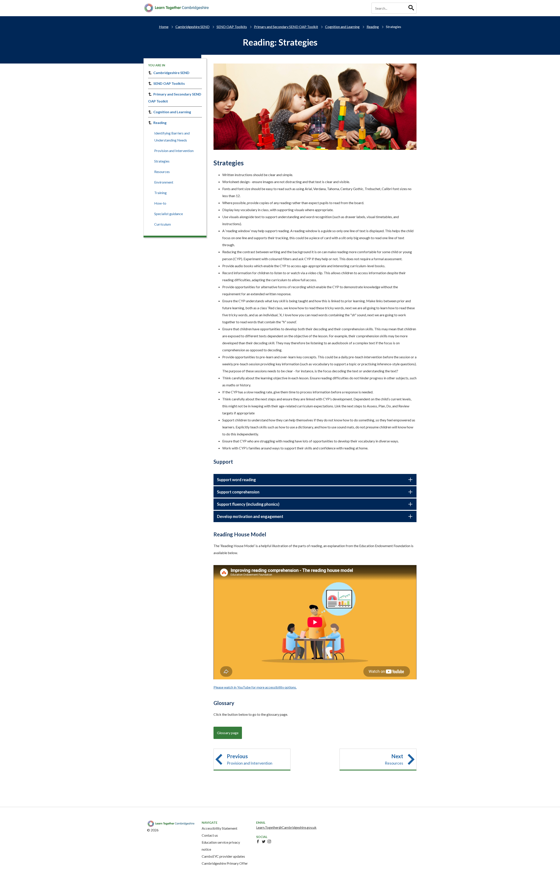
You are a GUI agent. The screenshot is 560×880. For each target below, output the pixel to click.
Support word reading (236, 479)
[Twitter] (263, 841)
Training (160, 193)
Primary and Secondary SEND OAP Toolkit (286, 27)
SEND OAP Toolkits (232, 27)
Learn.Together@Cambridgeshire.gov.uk (286, 827)
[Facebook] (258, 841)
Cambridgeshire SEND (192, 27)
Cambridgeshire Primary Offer (225, 863)
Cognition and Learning (342, 27)
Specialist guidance (168, 214)
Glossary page (227, 733)
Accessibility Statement (219, 828)
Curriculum (162, 224)
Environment (163, 182)
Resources (162, 172)
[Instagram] (269, 841)
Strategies (162, 161)
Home (163, 27)
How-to (160, 203)
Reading (373, 27)
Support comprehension (238, 491)
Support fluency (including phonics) (248, 504)
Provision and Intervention (174, 150)
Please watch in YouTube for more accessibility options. (255, 687)
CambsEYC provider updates (223, 856)
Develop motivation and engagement (250, 516)
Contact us (210, 835)
